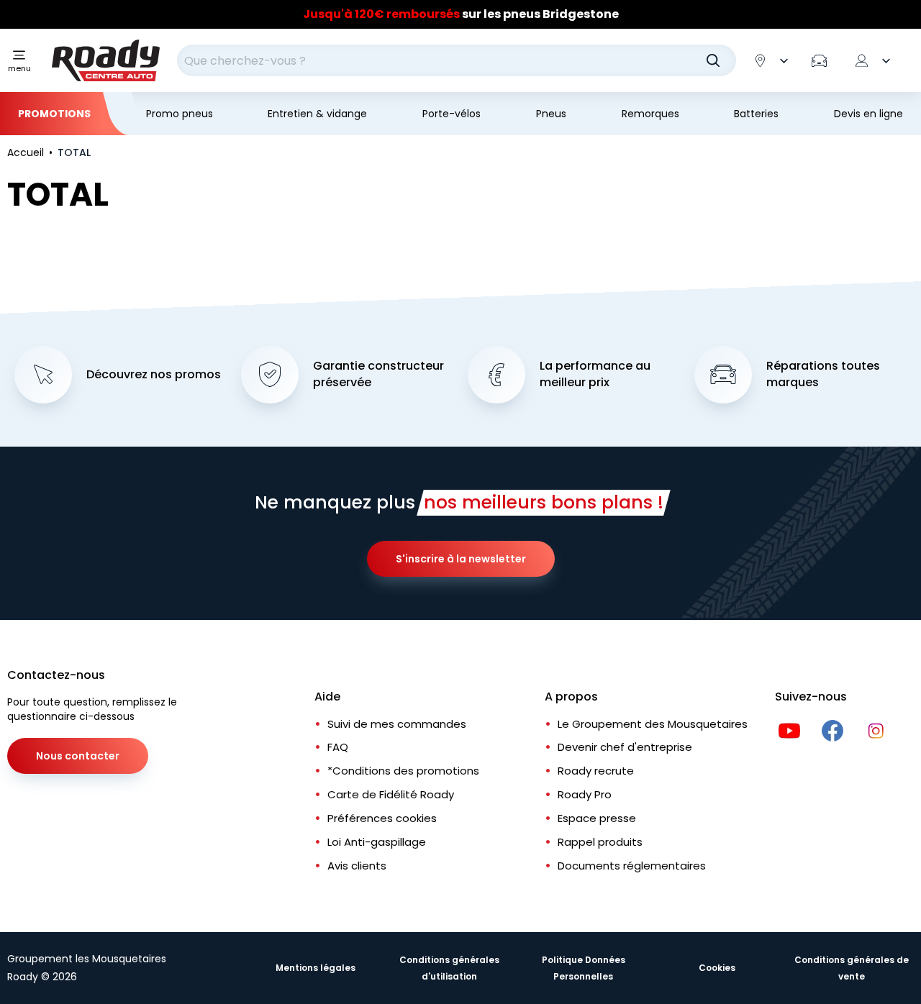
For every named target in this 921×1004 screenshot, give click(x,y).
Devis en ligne (868, 113)
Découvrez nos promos (153, 375)
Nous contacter (77, 756)
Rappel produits (600, 841)
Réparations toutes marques (823, 374)
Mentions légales (315, 968)
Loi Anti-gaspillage (376, 841)
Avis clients (356, 865)
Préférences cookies (382, 818)
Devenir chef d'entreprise (625, 746)
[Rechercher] (713, 60)
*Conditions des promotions (403, 770)
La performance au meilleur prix (595, 374)
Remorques (650, 113)
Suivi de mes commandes (396, 723)
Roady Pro (585, 794)
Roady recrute (596, 770)
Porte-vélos (451, 113)
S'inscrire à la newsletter (461, 559)
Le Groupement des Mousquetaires (653, 723)
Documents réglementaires (632, 865)
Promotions (54, 113)
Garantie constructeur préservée (378, 374)
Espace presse (597, 818)
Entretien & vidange (317, 113)
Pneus (551, 113)
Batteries (756, 113)
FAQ (337, 746)
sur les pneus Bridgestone (461, 14)
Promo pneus (179, 113)
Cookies (717, 968)
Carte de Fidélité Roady (390, 794)
